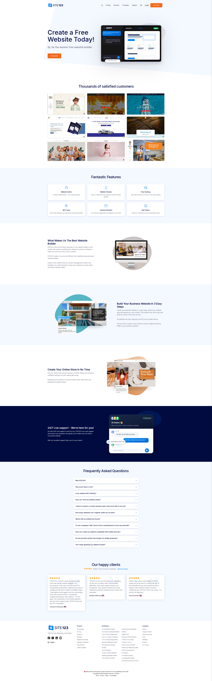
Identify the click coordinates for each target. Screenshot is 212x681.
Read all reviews (123, 569)
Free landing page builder (110, 639)
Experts (144, 642)
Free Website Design (128, 658)
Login (147, 5)
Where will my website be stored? (87, 519)
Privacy (102, 675)
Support (134, 5)
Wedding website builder (109, 655)
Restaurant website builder (130, 647)
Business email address (129, 637)
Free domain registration (110, 634)
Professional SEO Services (130, 661)
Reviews (116, 5)
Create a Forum (127, 642)
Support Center (147, 632)
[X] (53, 638)
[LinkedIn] (56, 638)
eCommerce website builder (110, 632)
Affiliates (145, 639)
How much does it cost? (84, 487)
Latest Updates (81, 647)
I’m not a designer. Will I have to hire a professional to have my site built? (102, 525)
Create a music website (109, 653)
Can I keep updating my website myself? (90, 545)
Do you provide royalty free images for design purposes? (96, 538)
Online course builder (128, 645)
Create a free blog (128, 639)
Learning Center (147, 634)
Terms (97, 675)
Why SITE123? (80, 480)
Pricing (108, 5)
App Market (80, 645)
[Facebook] (49, 638)
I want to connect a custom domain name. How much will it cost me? (100, 506)
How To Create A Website (110, 637)
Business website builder (109, 642)
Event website (106, 650)
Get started (156, 5)
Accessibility (113, 675)
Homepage (80, 629)
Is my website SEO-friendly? (85, 493)
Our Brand (145, 645)
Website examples (82, 639)
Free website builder (108, 629)
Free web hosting (127, 655)
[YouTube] (60, 638)
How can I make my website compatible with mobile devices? (97, 532)
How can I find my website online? (88, 500)
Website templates (83, 642)
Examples (125, 5)
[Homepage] (102, 5)
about (144, 629)
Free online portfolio (108, 658)
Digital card (125, 634)
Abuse (107, 675)
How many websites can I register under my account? (95, 512)
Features (79, 634)
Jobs (143, 637)
